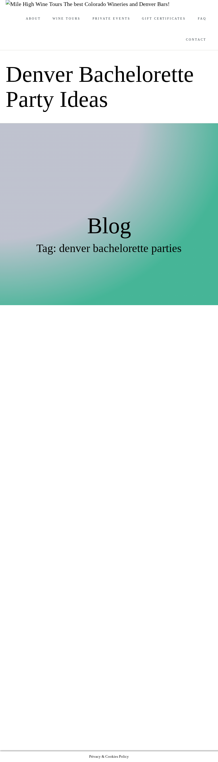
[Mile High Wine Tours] (35, 4)
